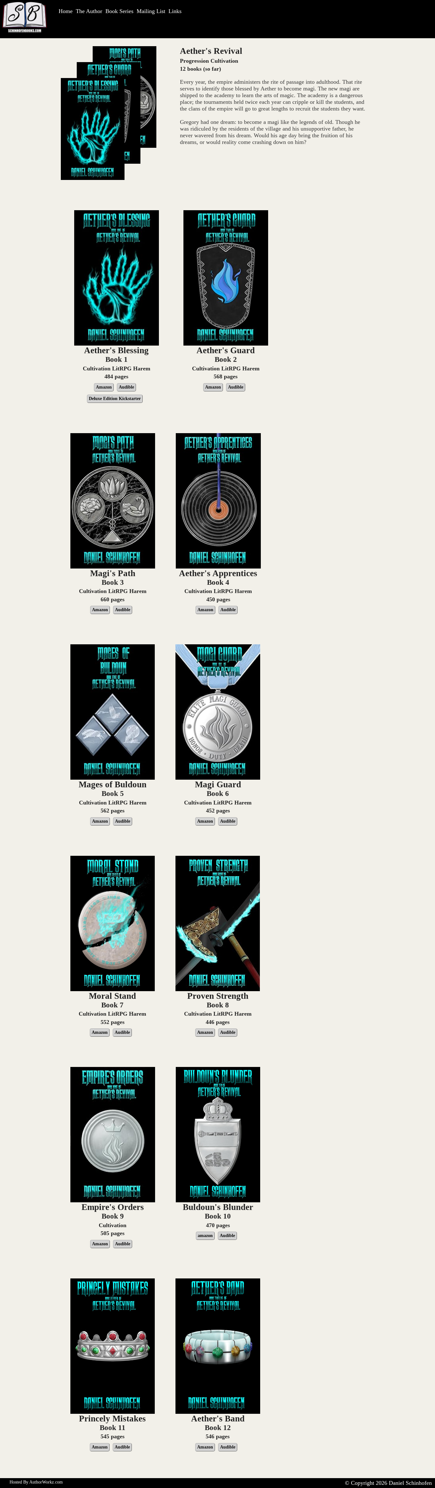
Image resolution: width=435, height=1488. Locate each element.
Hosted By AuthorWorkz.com (36, 1482)
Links (175, 11)
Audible (126, 387)
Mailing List (151, 11)
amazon (205, 1235)
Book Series (119, 11)
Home (66, 11)
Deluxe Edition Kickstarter (115, 398)
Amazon (104, 387)
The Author (89, 11)
